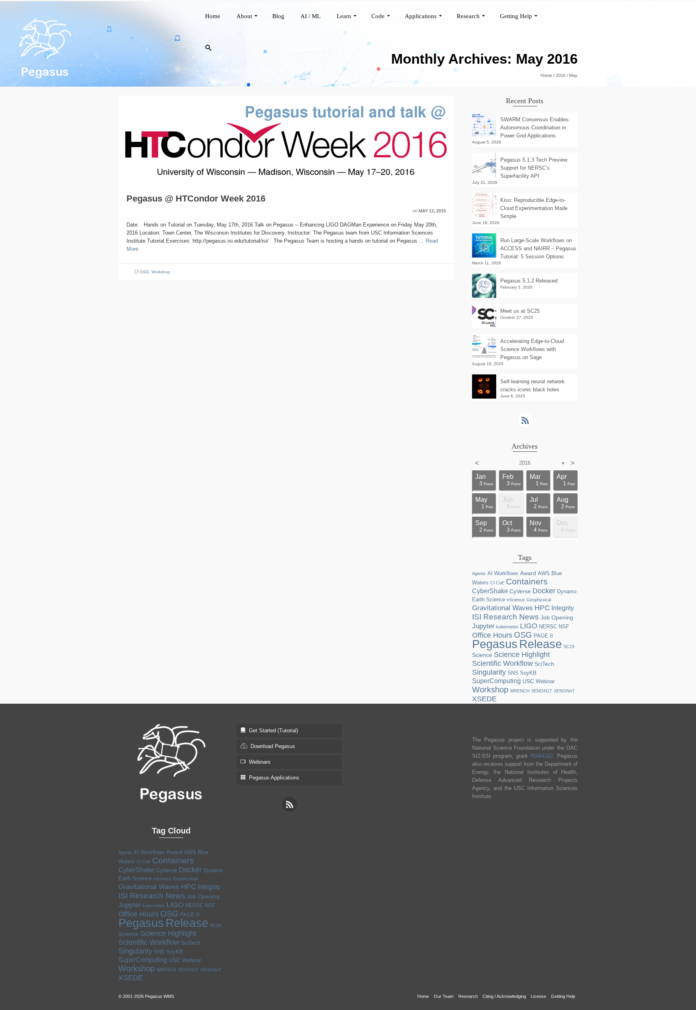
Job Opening (557, 617)
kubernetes (507, 626)
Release (540, 643)
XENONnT (564, 690)
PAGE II (543, 636)
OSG (144, 272)
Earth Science (488, 599)
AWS (544, 573)
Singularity (489, 672)
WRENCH (520, 690)
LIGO (528, 626)
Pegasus (495, 644)
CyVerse (520, 591)
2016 (524, 463)
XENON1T (541, 690)
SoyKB (528, 673)
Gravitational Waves (502, 608)
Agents (479, 573)
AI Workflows (502, 573)
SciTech (544, 664)
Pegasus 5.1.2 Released (528, 281)
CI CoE (497, 582)
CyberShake (490, 591)
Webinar (545, 681)
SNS (513, 673)
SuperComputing (496, 680)
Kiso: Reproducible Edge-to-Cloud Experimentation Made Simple (534, 208)
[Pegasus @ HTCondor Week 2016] (286, 139)
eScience (516, 599)
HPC (542, 608)
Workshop (160, 272)
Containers (527, 581)
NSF (564, 626)
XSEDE (484, 699)
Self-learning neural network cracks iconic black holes (532, 385)
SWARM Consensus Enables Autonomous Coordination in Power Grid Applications (534, 127)
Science (482, 655)
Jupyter (483, 626)
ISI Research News (505, 616)
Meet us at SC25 (520, 311)
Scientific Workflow (502, 663)
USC (528, 681)
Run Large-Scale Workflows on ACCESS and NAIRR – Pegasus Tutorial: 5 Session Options (538, 248)
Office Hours (492, 635)
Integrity (562, 608)
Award (528, 573)
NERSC (548, 626)
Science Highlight (522, 654)
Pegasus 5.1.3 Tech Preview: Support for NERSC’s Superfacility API (534, 168)
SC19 (568, 646)
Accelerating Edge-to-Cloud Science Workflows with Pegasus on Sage (532, 349)
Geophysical (538, 599)
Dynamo (566, 591)
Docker (543, 591)
